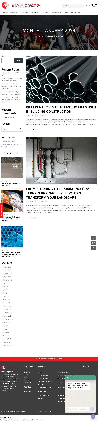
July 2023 (6, 326)
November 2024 (7, 273)
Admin (32, 115)
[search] (81, 5)
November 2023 (7, 313)
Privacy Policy (48, 411)
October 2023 (7, 316)
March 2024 (6, 299)
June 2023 (6, 329)
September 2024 (8, 280)
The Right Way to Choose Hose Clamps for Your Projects (10, 219)
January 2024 (7, 306)
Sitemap (40, 411)
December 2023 (7, 309)
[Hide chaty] (93, 416)
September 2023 (8, 319)
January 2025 (7, 267)
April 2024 (6, 296)
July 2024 (6, 286)
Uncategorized (7, 141)
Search (3, 56)
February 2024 (7, 303)
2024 (42, 36)
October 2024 (7, 277)
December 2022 (7, 342)
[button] (95, 5)
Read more (33, 129)
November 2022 (7, 345)
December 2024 (7, 270)
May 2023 (6, 332)
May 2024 (6, 293)
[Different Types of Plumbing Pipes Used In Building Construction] (61, 57)
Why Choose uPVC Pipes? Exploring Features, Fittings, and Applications (11, 86)
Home (36, 36)
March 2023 (6, 335)
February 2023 (7, 339)
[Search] (20, 129)
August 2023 (6, 322)
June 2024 (6, 290)
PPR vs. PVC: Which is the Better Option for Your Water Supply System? (11, 100)
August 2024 (6, 283)
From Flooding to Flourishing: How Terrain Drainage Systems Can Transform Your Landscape (58, 193)
